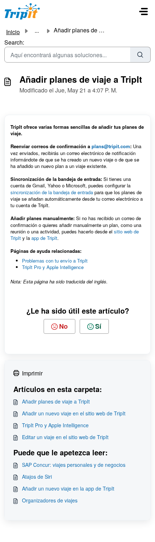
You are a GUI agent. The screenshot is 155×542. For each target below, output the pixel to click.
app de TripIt (44, 237)
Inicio (13, 32)
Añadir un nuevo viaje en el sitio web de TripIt (73, 413)
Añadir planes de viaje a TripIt (56, 401)
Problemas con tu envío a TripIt (55, 260)
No (63, 326)
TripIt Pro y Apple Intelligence (53, 267)
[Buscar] (140, 55)
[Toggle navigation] (143, 11)
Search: (14, 42)
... (37, 30)
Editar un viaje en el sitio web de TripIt (65, 437)
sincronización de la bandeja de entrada (51, 192)
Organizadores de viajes (50, 500)
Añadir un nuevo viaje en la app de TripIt (68, 488)
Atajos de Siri (37, 476)
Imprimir (32, 373)
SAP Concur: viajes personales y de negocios (73, 464)
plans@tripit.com (111, 146)
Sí (98, 326)
